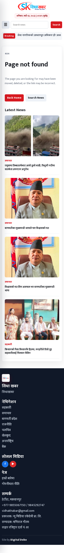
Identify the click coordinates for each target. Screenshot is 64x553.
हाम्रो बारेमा (8, 478)
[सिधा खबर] (32, 7)
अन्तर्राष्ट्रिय (7, 441)
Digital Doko (18, 540)
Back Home (14, 98)
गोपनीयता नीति (10, 484)
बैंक (4, 446)
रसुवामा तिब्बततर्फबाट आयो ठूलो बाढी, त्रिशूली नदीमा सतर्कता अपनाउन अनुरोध (30, 167)
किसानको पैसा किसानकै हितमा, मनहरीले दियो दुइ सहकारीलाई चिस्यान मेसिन (28, 351)
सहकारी (6, 407)
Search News (36, 98)
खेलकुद (6, 435)
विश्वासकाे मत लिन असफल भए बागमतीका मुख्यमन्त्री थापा (29, 289)
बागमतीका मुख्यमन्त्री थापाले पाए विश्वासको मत (27, 228)
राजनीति (7, 424)
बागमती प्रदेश (9, 418)
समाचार (6, 413)
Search (56, 25)
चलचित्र (6, 430)
